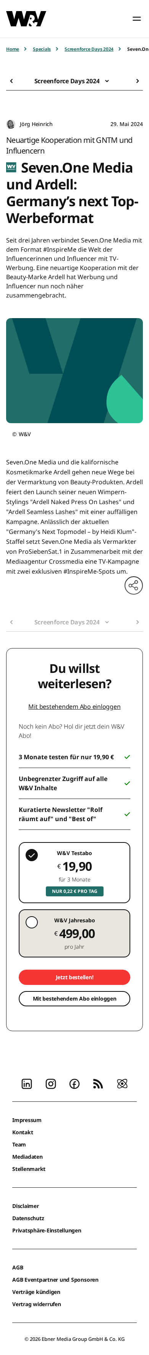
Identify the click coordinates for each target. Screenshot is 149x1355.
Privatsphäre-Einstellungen (46, 1230)
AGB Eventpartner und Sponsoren (55, 1279)
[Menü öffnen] (137, 19)
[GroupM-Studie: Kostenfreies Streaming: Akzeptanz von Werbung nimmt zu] (13, 81)
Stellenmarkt (28, 1168)
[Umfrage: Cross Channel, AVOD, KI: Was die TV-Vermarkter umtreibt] (135, 81)
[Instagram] (51, 1083)
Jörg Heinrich (36, 124)
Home (12, 49)
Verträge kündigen (36, 1291)
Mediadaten (27, 1156)
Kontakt (22, 1132)
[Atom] (122, 1083)
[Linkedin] (27, 1083)
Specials (42, 49)
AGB (17, 1267)
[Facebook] (74, 1083)
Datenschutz (28, 1218)
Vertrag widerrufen (36, 1304)
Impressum (27, 1120)
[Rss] (98, 1083)
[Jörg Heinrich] (10, 124)
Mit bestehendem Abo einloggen (74, 706)
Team (19, 1144)
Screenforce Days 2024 (89, 49)
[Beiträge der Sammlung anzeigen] (107, 81)
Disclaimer (25, 1205)
